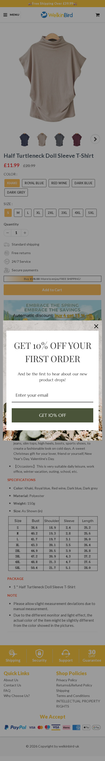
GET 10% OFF (52, 415)
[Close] (96, 326)
